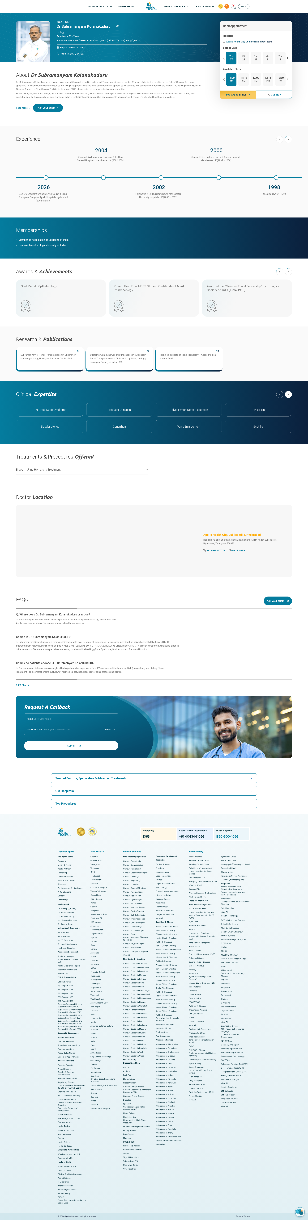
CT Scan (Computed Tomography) (230, 1035)
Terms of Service (243, 1216)
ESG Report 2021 (65, 986)
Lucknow (94, 1030)
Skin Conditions (196, 1014)
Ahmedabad (95, 1053)
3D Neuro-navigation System (233, 939)
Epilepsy (127, 1104)
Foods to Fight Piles (197, 908)
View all (192, 929)
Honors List (63, 973)
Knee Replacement (197, 1037)
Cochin (93, 907)
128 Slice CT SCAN (229, 962)
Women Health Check (165, 980)
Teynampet (95, 868)
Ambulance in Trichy (164, 1133)
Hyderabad (95, 964)
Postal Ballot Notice (66, 1053)
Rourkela (94, 1097)
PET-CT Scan (226, 1041)
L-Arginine (225, 1003)
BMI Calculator (227, 1091)
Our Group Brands (65, 876)
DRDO (93, 968)
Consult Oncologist (131, 876)
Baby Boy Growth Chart (199, 864)
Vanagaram (95, 864)
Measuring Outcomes (67, 1189)
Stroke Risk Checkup (165, 988)
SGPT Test (225, 1060)
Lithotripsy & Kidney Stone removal (200, 1071)
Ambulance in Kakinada (166, 1079)
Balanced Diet (195, 889)
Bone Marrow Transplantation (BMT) (201, 1041)
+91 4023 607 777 (216, 550)
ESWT (223, 966)
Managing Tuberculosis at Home (203, 881)
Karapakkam (95, 895)
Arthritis (126, 1067)
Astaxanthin (226, 991)
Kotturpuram (96, 880)
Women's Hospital (98, 891)
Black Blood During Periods (200, 904)
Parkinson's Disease (131, 1146)
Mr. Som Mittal (64, 936)
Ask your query (46, 107)
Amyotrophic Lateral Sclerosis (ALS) (202, 937)
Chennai (94, 857)
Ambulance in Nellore (165, 1117)
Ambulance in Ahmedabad (167, 1044)
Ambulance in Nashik (165, 1113)
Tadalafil (224, 1014)
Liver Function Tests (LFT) (232, 1068)
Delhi (92, 1014)
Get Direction (238, 550)
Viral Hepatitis (129, 1169)
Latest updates (64, 1170)
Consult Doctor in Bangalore (135, 971)
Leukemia (193, 991)
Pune (92, 1045)
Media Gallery (64, 1142)
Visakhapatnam (97, 999)
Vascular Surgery (163, 899)
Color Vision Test (228, 1102)
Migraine (127, 1138)
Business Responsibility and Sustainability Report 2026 (70, 1027)
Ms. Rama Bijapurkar (66, 948)
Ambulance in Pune (164, 1125)
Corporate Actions (66, 1049)
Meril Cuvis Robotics (230, 928)
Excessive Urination (229, 868)
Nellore (93, 949)
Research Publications (67, 970)
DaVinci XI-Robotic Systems (233, 920)
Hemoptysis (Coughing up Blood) (235, 864)
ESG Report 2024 (65, 993)
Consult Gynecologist (132, 899)
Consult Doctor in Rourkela (135, 1048)
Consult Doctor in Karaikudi (135, 1017)
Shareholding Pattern (67, 1092)
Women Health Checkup (166, 934)
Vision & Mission (65, 865)
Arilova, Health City (98, 1003)
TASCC (61, 1197)
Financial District (97, 972)
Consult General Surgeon (134, 923)
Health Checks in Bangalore (168, 973)
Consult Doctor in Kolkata (134, 979)
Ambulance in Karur (164, 1087)
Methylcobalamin (228, 1007)
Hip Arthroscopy (196, 1088)
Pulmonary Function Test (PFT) (234, 1064)
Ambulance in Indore (165, 1075)
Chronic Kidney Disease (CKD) (202, 954)
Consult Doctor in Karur (133, 1021)
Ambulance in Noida (164, 1121)
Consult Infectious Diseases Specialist (135, 938)
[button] (224, 58)
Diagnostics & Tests (229, 1026)
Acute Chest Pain (228, 860)
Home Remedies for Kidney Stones (201, 872)
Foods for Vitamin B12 (198, 901)
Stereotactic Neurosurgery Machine (232, 974)
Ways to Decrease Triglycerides (202, 893)
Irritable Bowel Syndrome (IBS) (136, 1126)
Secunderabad (96, 991)
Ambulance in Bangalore (166, 1048)
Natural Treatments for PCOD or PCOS (203, 916)
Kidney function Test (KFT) (232, 1075)
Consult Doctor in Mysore (134, 1033)
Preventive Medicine (165, 910)
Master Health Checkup (166, 938)
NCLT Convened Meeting (69, 1096)
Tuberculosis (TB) (130, 1161)
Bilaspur (93, 1093)
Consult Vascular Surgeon (134, 907)
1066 (233, 8)
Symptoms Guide (228, 857)
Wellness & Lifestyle (230, 1079)
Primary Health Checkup (166, 957)
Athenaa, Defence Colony (101, 1026)
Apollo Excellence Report (69, 966)
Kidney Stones (129, 1130)
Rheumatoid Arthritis (132, 1150)
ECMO (224, 951)
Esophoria (225, 883)
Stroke (126, 1153)
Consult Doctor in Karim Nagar (136, 990)
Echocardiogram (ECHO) (231, 1049)
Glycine (224, 999)
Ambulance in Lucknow (166, 1098)
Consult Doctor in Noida (133, 1040)
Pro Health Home (163, 1028)
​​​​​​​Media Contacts (65, 1146)
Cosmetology (161, 907)
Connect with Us (65, 1158)
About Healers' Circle (67, 1166)
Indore (93, 1033)
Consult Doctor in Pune (133, 987)
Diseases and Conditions (199, 933)
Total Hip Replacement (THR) (201, 1092)
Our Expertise (162, 1032)
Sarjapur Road (96, 933)
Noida (93, 1022)
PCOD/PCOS (128, 1142)
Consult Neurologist (132, 869)
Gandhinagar (96, 1060)
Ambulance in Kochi (164, 1090)
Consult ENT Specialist (133, 903)
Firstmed (94, 883)
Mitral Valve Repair (197, 1084)
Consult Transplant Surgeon (135, 951)
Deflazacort (226, 995)
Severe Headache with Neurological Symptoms (231, 888)
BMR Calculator (228, 1095)
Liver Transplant (195, 1077)
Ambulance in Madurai (165, 1102)
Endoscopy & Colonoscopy (232, 1056)
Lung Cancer (128, 1134)
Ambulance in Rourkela (166, 1129)
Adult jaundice (227, 908)
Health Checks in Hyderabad (168, 949)
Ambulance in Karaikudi (166, 1083)
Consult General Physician (134, 888)
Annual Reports (64, 1069)
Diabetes (127, 1100)
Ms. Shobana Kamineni (67, 920)
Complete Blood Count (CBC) (234, 1072)
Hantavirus (193, 973)
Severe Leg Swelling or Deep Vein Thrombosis (233, 893)
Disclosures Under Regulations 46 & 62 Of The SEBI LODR (71, 1086)
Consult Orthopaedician (133, 865)
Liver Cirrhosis (195, 994)
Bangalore (94, 910)
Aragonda (94, 953)
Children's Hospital (98, 887)
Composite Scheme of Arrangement (67, 1109)
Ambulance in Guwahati (166, 1067)
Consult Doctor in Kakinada (135, 1013)
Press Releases (64, 1134)
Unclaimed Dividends (67, 1099)
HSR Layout (95, 922)
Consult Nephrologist (132, 880)
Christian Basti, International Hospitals (103, 1080)
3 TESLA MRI (226, 943)
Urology (159, 880)
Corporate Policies (66, 1041)
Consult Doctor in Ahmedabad (136, 994)
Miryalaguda (95, 987)
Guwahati (94, 1076)
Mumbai (93, 1037)
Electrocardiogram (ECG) (232, 1052)
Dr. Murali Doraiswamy (67, 944)
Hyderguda (95, 976)
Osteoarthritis (195, 998)
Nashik (93, 1049)
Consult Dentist (130, 934)
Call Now (276, 94)
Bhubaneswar (96, 1089)
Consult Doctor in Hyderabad (136, 967)
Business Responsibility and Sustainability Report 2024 (70, 1016)
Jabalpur (94, 1104)
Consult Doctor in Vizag (133, 1056)
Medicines (225, 983)
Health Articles (195, 857)
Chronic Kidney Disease (133, 1087)
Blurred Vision (129, 1079)
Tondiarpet (95, 876)
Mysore (93, 937)
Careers (61, 896)
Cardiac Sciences (163, 864)
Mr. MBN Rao (63, 933)
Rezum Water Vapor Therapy (233, 959)
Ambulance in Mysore (165, 1110)
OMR (92, 872)
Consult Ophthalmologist (134, 915)
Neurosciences (162, 872)
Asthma (126, 1071)
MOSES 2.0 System (229, 955)
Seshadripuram (96, 930)
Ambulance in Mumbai (165, 1106)
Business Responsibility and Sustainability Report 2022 (70, 1005)
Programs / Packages (165, 1024)
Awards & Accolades (66, 880)
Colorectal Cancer (197, 958)
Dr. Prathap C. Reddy (67, 909)
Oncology (160, 868)
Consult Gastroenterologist (135, 873)
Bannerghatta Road (98, 914)
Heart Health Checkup (165, 930)
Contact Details (65, 1122)
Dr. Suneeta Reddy (66, 916)
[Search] (226, 6)
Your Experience (163, 1036)
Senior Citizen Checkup (166, 946)
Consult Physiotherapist (134, 944)
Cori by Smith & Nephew (232, 932)
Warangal (94, 995)
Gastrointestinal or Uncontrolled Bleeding (235, 903)
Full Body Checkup (164, 942)
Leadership (62, 873)
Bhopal (93, 1101)
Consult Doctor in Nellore (134, 1044)
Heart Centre (96, 899)
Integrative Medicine (165, 914)
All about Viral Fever (197, 897)
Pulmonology (161, 887)
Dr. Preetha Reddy (66, 912)
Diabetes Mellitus (196, 966)
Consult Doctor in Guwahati (135, 1006)
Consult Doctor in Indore (134, 1010)
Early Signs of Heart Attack (200, 868)
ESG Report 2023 (65, 989)
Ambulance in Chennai (165, 1060)
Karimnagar (95, 983)
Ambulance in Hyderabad (166, 1071)
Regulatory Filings (66, 1082)
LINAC (224, 947)
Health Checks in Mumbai (167, 996)
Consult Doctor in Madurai (134, 1029)
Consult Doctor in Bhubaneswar (137, 998)
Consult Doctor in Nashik (134, 1037)
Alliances (62, 884)
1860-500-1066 (226, 836)
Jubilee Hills (95, 980)
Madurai (93, 941)
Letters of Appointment (68, 1057)
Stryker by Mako (228, 936)
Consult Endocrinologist (134, 930)
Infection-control (65, 1186)
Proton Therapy (195, 1096)
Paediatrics (160, 903)
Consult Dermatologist (133, 926)
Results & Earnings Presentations (66, 1073)
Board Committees (66, 1037)
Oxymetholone (227, 1010)
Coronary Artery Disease (134, 1096)
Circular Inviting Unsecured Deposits (69, 1103)
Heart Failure (129, 1113)
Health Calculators (229, 1087)
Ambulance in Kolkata (165, 1094)
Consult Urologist (131, 884)
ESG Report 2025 (65, 997)
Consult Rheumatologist (134, 919)
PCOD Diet (193, 922)
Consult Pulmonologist (133, 892)
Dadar (92, 1041)
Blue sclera (226, 899)
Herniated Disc (129, 1117)
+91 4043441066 (191, 836)
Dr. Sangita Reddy (65, 924)
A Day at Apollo (64, 892)
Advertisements (65, 1114)
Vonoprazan (226, 1018)
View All (126, 955)
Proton (93, 903)
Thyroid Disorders (131, 1157)
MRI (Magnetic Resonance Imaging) (232, 1030)
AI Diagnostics (227, 970)
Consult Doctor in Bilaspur (134, 1002)
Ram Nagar (95, 1007)
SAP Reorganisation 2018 (69, 1118)
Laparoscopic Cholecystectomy (202, 1059)
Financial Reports (65, 1065)
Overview (62, 861)
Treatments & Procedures (200, 1029)
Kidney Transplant (196, 1067)
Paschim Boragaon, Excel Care (103, 1085)
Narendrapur (95, 1072)
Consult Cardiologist (132, 861)
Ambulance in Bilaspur (165, 1056)
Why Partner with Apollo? (69, 1154)
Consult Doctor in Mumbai (134, 975)
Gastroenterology (163, 876)
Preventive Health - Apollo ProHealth (167, 1019)
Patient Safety (64, 1193)
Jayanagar (94, 926)
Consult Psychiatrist (132, 947)
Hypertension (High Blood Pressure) (134, 1121)
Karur (92, 945)
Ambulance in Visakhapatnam (168, 1137)
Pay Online (160, 1144)
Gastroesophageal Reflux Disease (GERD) (134, 1108)
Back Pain (127, 1075)
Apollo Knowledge (66, 956)
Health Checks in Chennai (167, 926)
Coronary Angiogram (230, 1045)
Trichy (93, 957)
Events (61, 1138)
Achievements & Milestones (70, 888)
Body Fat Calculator (229, 1099)
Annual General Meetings (69, 1045)
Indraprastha (95, 1018)
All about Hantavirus (197, 925)
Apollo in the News (66, 1130)
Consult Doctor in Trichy (133, 1052)
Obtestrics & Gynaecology (167, 891)
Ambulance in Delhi (164, 1063)
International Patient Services (169, 1140)
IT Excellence (63, 1182)
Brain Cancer (194, 946)
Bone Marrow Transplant (199, 943)
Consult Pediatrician (132, 896)
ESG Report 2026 (65, 1001)
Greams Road (96, 860)
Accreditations (64, 1178)
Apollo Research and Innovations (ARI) (72, 960)
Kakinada (94, 1010)
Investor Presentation (67, 1078)
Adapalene (225, 987)
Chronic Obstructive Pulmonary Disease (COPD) (137, 1091)
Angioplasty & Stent (197, 1033)
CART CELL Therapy (197, 1050)
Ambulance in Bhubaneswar (168, 1052)
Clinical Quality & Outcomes (70, 1174)
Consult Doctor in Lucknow (135, 1025)
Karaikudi (94, 960)
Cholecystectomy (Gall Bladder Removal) (202, 1054)
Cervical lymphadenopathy (232, 880)
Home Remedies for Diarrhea (201, 912)
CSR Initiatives (64, 982)
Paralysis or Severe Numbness (234, 876)
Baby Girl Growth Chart (199, 860)
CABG (191, 1046)
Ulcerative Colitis (130, 1165)
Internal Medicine (163, 895)
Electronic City (96, 918)
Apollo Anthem (64, 869)
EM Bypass (95, 1068)
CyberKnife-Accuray (230, 924)
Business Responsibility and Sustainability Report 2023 (70, 1011)
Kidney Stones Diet (197, 878)
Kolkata (93, 1064)
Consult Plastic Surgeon (133, 911)
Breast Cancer (129, 1083)
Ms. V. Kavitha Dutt (66, 940)
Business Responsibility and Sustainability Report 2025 (70, 1022)
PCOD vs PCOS (195, 885)
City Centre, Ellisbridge (100, 1057)
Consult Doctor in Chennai (135, 963)
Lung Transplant (196, 1080)
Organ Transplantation (165, 883)
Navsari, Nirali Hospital (100, 1108)
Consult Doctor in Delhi (133, 983)
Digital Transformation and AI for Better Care (72, 1201)
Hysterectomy (195, 1063)
